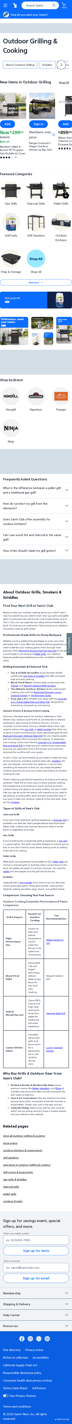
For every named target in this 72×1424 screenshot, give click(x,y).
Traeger (14, 685)
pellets (6, 871)
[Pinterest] (47, 1339)
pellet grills (9, 1194)
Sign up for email (36, 1278)
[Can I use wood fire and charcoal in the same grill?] (66, 537)
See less (34, 282)
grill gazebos (11, 1157)
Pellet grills (58, 861)
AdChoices (39, 1388)
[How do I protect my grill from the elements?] (66, 506)
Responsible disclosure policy (22, 1373)
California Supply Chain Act (20, 1365)
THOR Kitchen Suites (41, 695)
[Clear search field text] (49, 5)
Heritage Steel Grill (55, 1013)
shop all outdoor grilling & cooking (24, 1136)
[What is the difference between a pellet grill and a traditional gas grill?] (66, 490)
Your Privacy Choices (22, 1396)
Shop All (64, 82)
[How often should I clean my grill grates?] (66, 550)
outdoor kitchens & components (22, 1150)
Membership (12, 1293)
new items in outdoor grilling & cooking (26, 1165)
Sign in (38, 124)
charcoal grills (11, 1186)
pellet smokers (44, 729)
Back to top (63, 1419)
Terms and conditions (17, 1406)
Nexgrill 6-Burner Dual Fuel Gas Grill (37, 650)
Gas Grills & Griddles (34, 676)
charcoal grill (59, 820)
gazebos (56, 760)
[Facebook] (22, 1339)
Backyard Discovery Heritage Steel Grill (23, 735)
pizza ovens (10, 1143)
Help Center (11, 1315)
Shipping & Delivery (16, 1304)
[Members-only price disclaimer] (53, 134)
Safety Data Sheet (15, 1388)
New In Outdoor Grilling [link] (20, 65)
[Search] (54, 5)
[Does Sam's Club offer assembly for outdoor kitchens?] (66, 521)
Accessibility (41, 1357)
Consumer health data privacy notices (27, 1380)
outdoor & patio (13, 1201)
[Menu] (6, 5)
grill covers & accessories (18, 1172)
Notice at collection (15, 1357)
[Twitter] (38, 1339)
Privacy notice (34, 1350)
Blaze (58, 1088)
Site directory (12, 1350)
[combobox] (40, 5)
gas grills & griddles (15, 1179)
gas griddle (26, 882)
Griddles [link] (47, 65)
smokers (15, 802)
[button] (61, 64)
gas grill (63, 840)
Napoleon (45, 1088)
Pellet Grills (40, 654)
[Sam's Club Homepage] (15, 5)
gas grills (29, 729)
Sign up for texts (36, 1250)
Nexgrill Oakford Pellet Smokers (40, 685)
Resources (10, 1326)
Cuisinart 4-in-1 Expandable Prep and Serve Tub (39, 700)
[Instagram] (30, 1339)
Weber (35, 1088)
